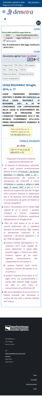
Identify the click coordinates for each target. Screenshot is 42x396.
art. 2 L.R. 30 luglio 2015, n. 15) (20, 150)
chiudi (37, 29)
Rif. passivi (30, 65)
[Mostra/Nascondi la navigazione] (4, 11)
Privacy (35, 375)
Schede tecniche (26, 74)
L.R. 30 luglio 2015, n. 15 (20, 134)
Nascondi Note (9, 74)
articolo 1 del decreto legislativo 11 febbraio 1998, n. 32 (21, 173)
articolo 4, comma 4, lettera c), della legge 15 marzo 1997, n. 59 (21, 186)
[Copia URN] (37, 59)
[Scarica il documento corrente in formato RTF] (28, 60)
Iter (4, 69)
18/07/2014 (11, 40)
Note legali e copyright (31, 384)
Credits (35, 389)
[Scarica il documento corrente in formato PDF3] (31, 60)
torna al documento (30, 141)
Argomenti (7, 65)
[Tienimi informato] (34, 59)
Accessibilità (34, 380)
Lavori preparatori (11, 78)
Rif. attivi (19, 65)
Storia (22, 69)
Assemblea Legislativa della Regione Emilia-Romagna (13, 3)
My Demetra (33, 2)
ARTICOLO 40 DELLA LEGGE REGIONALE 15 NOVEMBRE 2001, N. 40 (21, 100)
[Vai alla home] (5, 19)
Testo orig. (13, 69)
